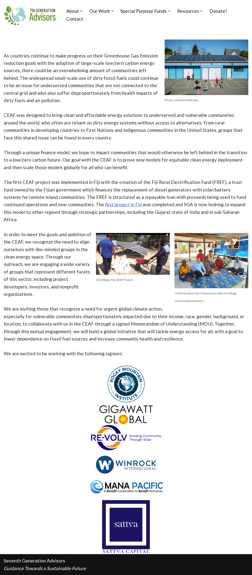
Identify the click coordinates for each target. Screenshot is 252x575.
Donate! (218, 11)
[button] (81, 11)
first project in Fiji (123, 204)
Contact (74, 19)
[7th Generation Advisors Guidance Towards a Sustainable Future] (31, 14)
